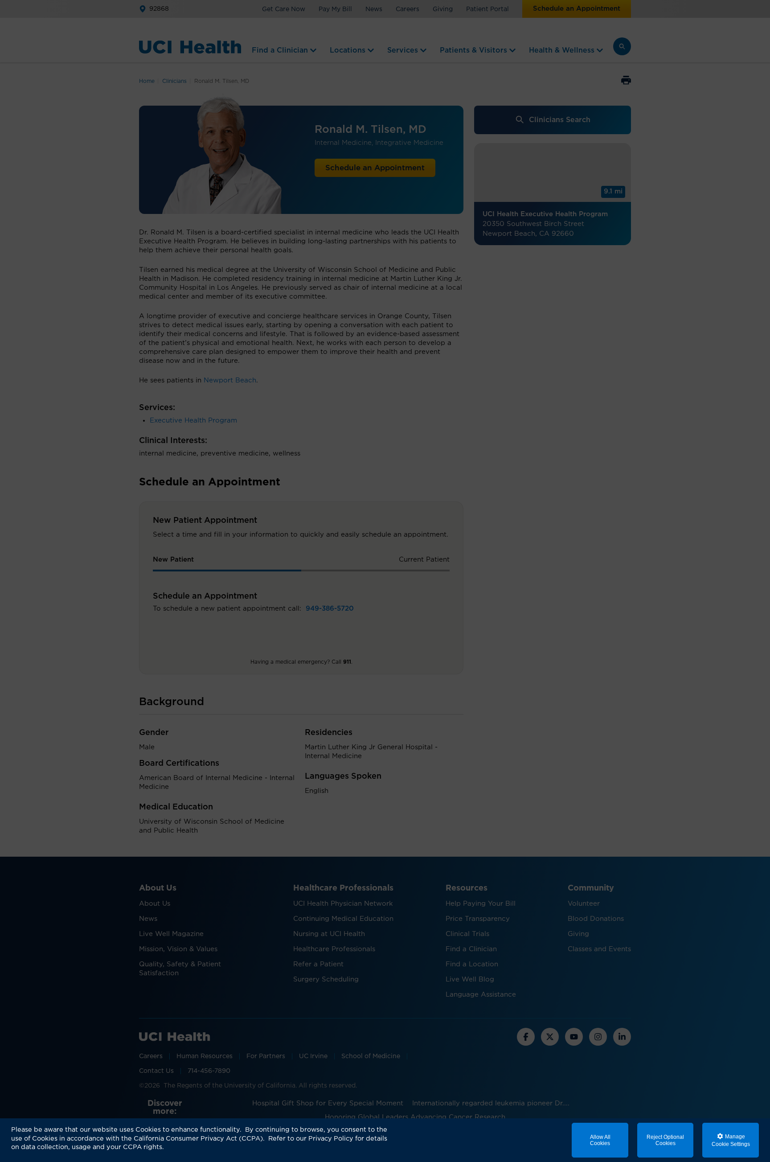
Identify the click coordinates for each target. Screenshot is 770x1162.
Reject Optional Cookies (665, 1140)
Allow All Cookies (600, 1140)
